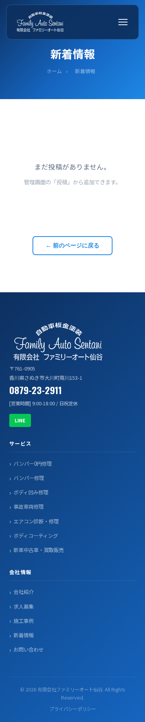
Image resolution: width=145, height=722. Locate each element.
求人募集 (24, 606)
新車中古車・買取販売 (39, 550)
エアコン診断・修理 (36, 521)
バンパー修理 (29, 478)
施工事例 (24, 620)
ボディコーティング (36, 535)
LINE (20, 420)
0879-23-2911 (35, 390)
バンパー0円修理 (33, 463)
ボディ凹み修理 (31, 492)
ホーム (54, 71)
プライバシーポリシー (72, 708)
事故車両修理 (29, 506)
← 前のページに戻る (72, 245)
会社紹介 (24, 591)
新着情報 (24, 635)
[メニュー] (123, 22)
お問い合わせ (29, 649)
